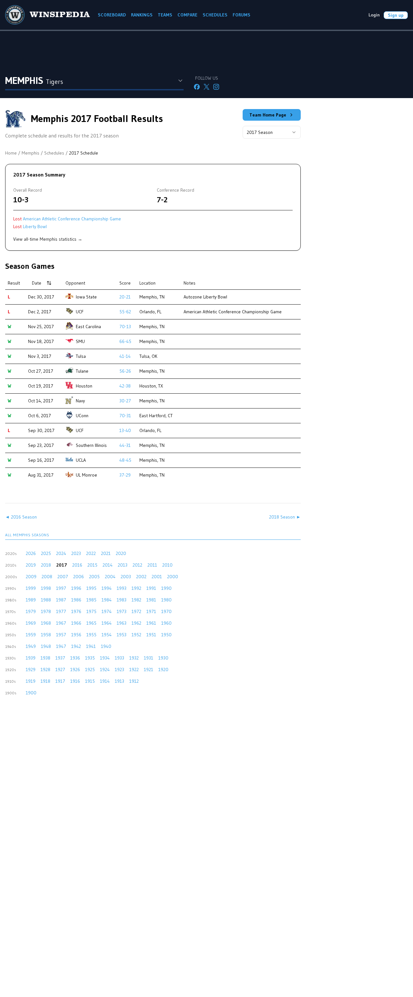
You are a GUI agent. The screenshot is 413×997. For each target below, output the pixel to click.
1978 (46, 611)
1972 (136, 611)
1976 (76, 611)
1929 (30, 669)
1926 (75, 669)
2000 (172, 576)
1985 (91, 600)
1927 (60, 669)
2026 (31, 553)
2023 (76, 553)
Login (374, 15)
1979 (31, 611)
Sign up (396, 15)
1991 (151, 588)
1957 (61, 635)
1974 (107, 611)
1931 (148, 658)
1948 (46, 646)
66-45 (125, 341)
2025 (46, 553)
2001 (157, 576)
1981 (151, 600)
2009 (31, 576)
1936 (75, 658)
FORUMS (241, 15)
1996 (76, 588)
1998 (46, 588)
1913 (119, 681)
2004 (110, 576)
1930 (163, 658)
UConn (82, 415)
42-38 (125, 386)
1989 (31, 600)
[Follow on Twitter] (206, 87)
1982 (136, 600)
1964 (107, 623)
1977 (61, 611)
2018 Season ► (285, 517)
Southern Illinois (91, 445)
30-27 (125, 401)
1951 (151, 635)
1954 (107, 635)
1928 (45, 669)
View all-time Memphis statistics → (47, 239)
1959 (31, 635)
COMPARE (187, 15)
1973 (121, 611)
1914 (105, 681)
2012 (137, 565)
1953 (121, 635)
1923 (119, 669)
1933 (119, 658)
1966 (76, 623)
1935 (90, 658)
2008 (47, 576)
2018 (46, 565)
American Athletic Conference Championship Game (72, 219)
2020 (121, 553)
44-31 (125, 445)
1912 (134, 681)
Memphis (30, 153)
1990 (166, 588)
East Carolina (88, 326)
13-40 (125, 430)
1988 (46, 600)
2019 (31, 565)
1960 (166, 623)
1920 (163, 669)
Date (36, 283)
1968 (46, 623)
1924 (105, 669)
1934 (105, 658)
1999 (31, 588)
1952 (136, 635)
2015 (92, 565)
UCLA (81, 460)
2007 (62, 576)
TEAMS (165, 15)
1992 (136, 588)
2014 (108, 565)
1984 (107, 600)
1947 (61, 646)
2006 (78, 576)
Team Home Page (267, 115)
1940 (106, 646)
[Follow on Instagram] (216, 87)
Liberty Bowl (35, 226)
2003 (126, 576)
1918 (45, 681)
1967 (61, 623)
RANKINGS (142, 15)
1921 (148, 669)
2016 (77, 565)
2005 (94, 576)
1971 (151, 611)
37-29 (125, 475)
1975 (91, 611)
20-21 (125, 297)
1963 (121, 623)
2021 (106, 553)
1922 (134, 669)
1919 (30, 681)
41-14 (125, 356)
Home (11, 153)
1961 (151, 623)
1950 (166, 635)
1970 (166, 611)
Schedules (54, 153)
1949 (31, 646)
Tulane (82, 371)
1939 (30, 658)
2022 (91, 553)
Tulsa (81, 356)
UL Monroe (86, 475)
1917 (60, 681)
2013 (122, 565)
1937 (60, 658)
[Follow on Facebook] (197, 87)
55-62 (125, 312)
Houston (84, 386)
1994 (107, 588)
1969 (31, 623)
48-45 (125, 460)
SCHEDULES (215, 15)
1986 (76, 600)
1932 (134, 658)
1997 (61, 588)
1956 (76, 635)
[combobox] (272, 132)
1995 (91, 588)
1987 (61, 600)
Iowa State (86, 297)
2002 (141, 576)
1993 (121, 588)
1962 (136, 623)
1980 (166, 600)
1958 (46, 635)
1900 (31, 693)
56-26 (125, 371)
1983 (121, 600)
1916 (75, 681)
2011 (152, 565)
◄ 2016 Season (21, 517)
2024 (61, 553)
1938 (45, 658)
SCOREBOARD (112, 15)
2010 (167, 565)
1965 (91, 623)
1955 (91, 635)
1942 (76, 646)
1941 (91, 646)
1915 (90, 681)
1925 (90, 669)
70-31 (125, 415)
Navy (80, 401)
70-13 (125, 326)
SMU (80, 341)
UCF (80, 312)
